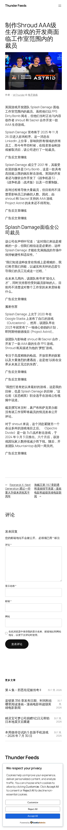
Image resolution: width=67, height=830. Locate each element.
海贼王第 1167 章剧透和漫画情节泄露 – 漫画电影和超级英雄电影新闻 (48, 490)
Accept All (33, 816)
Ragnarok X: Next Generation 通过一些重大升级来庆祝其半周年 (18, 490)
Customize (32, 802)
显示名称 (10, 585)
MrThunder (19, 94)
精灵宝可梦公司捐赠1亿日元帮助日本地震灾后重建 (27, 719)
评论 (8, 544)
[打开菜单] (60, 6)
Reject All (32, 809)
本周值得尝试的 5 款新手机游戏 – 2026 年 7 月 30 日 (26, 734)
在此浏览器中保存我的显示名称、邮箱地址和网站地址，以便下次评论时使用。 (35, 633)
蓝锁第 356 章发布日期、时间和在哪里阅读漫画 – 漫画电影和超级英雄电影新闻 (28, 704)
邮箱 (8, 601)
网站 (7, 616)
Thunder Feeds (15, 5)
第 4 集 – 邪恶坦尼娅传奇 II (23, 690)
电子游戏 (33, 94)
